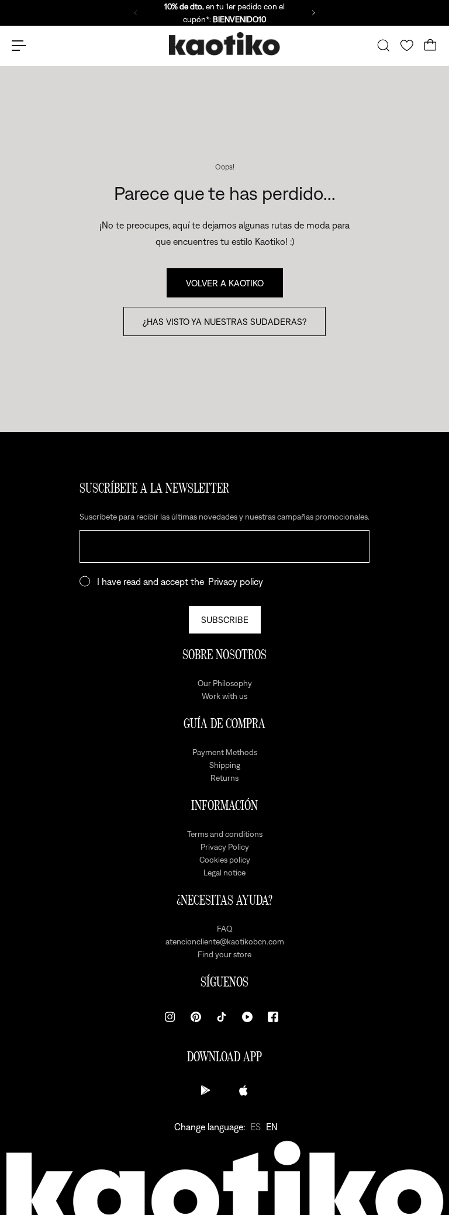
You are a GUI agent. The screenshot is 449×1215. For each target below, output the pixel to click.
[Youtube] (247, 1017)
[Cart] (430, 45)
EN (272, 1126)
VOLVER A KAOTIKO (225, 283)
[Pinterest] (196, 1017)
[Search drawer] (383, 45)
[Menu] (18, 46)
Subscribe (224, 619)
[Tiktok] (221, 1017)
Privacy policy (235, 581)
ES (255, 1126)
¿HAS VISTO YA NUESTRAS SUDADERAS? (224, 321)
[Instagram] (170, 1017)
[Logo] (224, 46)
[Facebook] (273, 1017)
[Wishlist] (407, 45)
